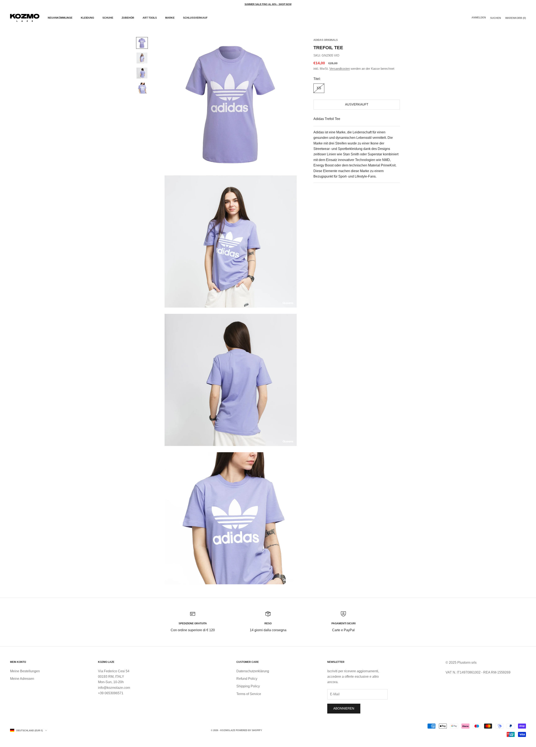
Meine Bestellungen (25, 671)
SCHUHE (107, 17)
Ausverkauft (356, 104)
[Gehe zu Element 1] (142, 43)
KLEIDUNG (87, 17)
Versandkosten (339, 68)
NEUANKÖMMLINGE (60, 17)
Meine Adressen (22, 678)
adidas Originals (325, 40)
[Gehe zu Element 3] (142, 73)
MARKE (170, 17)
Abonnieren (343, 708)
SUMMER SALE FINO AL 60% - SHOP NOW (268, 4)
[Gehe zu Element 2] (142, 58)
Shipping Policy (248, 686)
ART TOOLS (150, 17)
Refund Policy (246, 678)
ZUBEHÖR (128, 17)
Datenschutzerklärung (252, 671)
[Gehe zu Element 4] (142, 88)
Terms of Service (248, 694)
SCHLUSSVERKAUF (195, 17)
